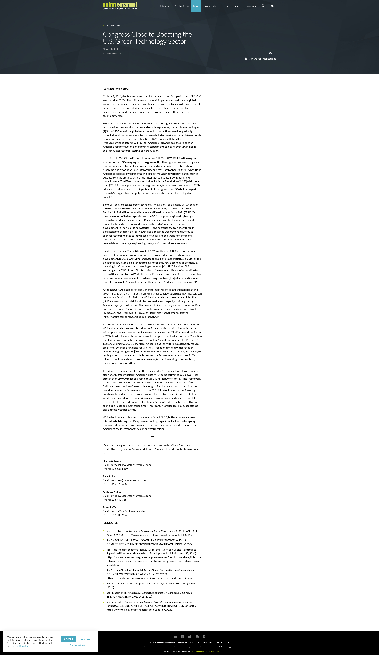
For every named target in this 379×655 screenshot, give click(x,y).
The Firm (224, 5)
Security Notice (223, 642)
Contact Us (194, 642)
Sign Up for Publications (262, 58)
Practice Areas (181, 5)
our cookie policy (20, 646)
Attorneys (165, 5)
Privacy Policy (208, 642)
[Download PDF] (275, 53)
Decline (86, 639)
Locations (251, 5)
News (196, 5)
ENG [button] (272, 5)
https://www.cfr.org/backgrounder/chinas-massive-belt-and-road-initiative (150, 578)
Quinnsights (209, 5)
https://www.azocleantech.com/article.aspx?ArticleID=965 (158, 535)
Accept (68, 639)
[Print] (270, 53)
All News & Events (114, 25)
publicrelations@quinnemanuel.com (205, 651)
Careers (237, 5)
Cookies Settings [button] (77, 645)
